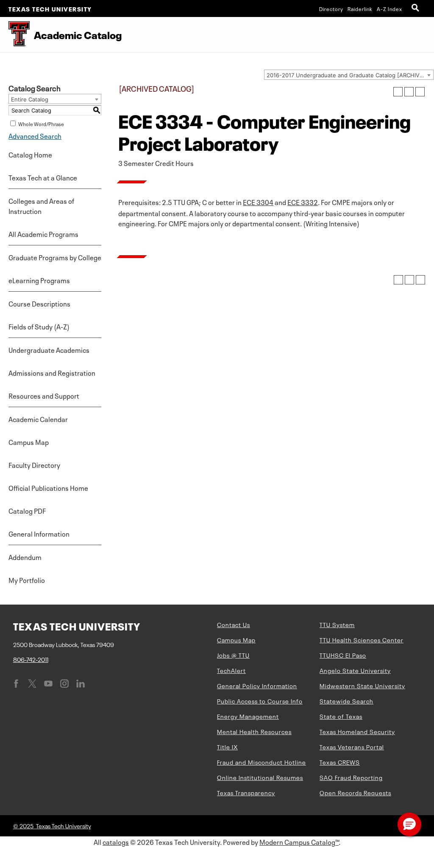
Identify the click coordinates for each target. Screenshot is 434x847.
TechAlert (231, 670)
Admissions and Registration (51, 372)
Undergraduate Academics (48, 349)
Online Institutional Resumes (260, 777)
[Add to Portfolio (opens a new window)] (398, 91)
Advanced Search (34, 135)
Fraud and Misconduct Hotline (261, 761)
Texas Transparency (246, 792)
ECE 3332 (302, 202)
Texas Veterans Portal (352, 746)
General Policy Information (257, 685)
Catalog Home (30, 154)
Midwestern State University (362, 685)
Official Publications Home (48, 487)
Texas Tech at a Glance (42, 177)
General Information (39, 533)
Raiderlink (360, 8)
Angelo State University (355, 670)
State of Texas (341, 716)
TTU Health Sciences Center (361, 639)
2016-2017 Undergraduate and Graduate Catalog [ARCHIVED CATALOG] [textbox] (350, 75)
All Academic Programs (43, 233)
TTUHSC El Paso (343, 654)
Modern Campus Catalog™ (299, 841)
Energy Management (248, 716)
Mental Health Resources (254, 731)
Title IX (227, 746)
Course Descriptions (39, 303)
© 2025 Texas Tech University (52, 825)
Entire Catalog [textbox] (29, 99)
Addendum (25, 557)
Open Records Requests (355, 792)
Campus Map (28, 441)
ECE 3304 (258, 202)
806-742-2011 (30, 659)
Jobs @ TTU (233, 654)
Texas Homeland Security (357, 731)
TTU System (337, 624)
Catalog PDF (27, 510)
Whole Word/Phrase (41, 123)
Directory (331, 8)
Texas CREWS (340, 761)
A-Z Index (389, 8)
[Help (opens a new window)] (420, 91)
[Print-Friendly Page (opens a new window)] (409, 91)
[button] (409, 824)
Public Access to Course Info (260, 700)
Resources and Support (43, 395)
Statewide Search (346, 700)
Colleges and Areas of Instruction (41, 205)
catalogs (116, 841)
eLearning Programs (39, 280)
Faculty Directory (34, 464)
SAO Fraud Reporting (351, 777)
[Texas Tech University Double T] (15, 34)
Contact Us (233, 624)
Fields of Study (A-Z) (39, 326)
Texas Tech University (50, 8)
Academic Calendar (38, 419)
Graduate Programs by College (54, 257)
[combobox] (349, 75)
